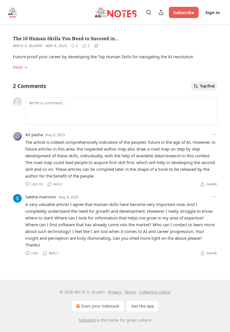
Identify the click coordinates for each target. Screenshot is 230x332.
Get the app (142, 306)
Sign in (212, 12)
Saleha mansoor (40, 196)
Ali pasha (34, 134)
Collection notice (155, 292)
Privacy (114, 292)
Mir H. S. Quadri (27, 46)
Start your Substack (100, 306)
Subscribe (183, 12)
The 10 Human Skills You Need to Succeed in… (65, 38)
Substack (87, 320)
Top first (207, 86)
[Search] (148, 12)
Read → (20, 67)
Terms (130, 292)
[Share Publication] (161, 12)
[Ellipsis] (214, 134)
